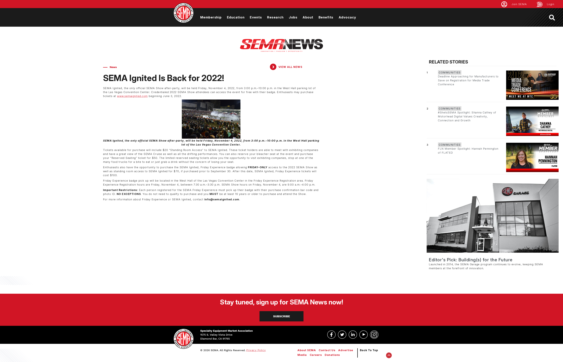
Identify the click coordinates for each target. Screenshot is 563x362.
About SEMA (306, 350)
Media (302, 354)
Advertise (345, 350)
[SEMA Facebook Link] (331, 334)
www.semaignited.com (132, 96)
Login (550, 4)
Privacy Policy (256, 350)
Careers (316, 354)
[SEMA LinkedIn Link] (353, 334)
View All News (290, 66)
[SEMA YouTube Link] (363, 334)
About (308, 17)
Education (236, 17)
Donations (332, 354)
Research (275, 17)
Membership (211, 17)
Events (256, 17)
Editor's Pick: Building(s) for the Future (471, 259)
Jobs (293, 17)
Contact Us (327, 350)
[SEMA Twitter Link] (342, 334)
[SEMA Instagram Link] (374, 334)
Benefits (326, 17)
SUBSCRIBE (281, 316)
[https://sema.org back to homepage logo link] (554, 18)
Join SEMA (519, 4)
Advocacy (347, 17)
